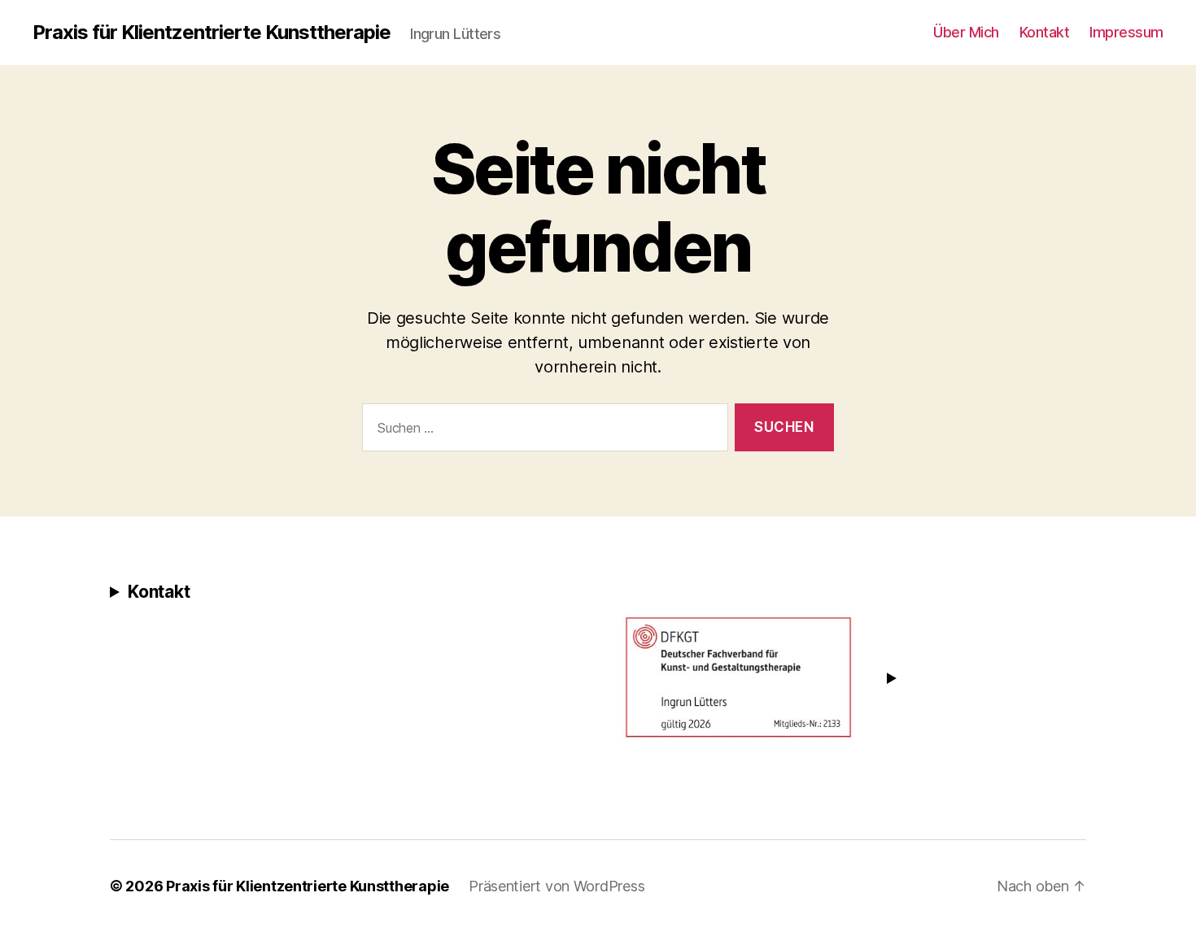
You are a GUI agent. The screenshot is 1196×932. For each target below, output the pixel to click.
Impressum (1126, 32)
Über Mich (966, 32)
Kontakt (1044, 32)
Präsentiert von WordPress (556, 886)
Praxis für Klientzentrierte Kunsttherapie (212, 32)
